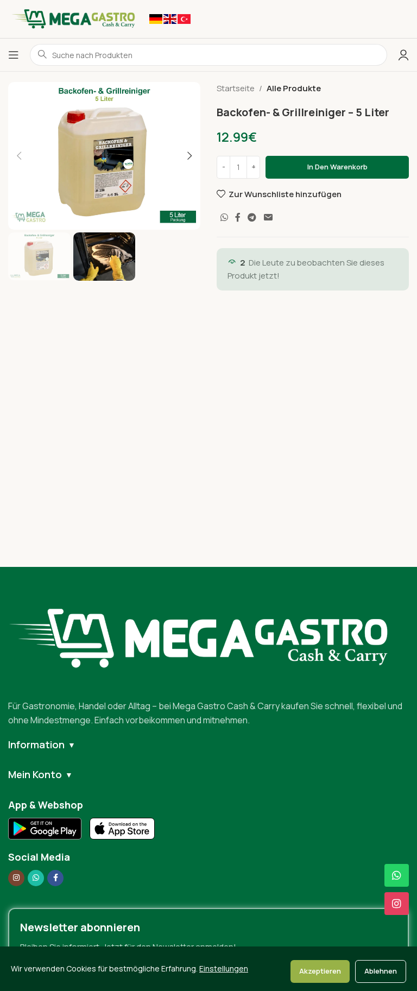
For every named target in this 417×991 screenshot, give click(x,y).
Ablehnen (380, 971)
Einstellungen (223, 968)
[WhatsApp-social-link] (224, 217)
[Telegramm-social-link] (252, 217)
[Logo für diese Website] (73, 18)
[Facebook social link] (237, 217)
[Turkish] (184, 18)
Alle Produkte (294, 88)
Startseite (236, 88)
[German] (155, 18)
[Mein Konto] (403, 55)
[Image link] (208, 637)
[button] (19, 156)
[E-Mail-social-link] (268, 217)
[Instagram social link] (16, 878)
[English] (169, 18)
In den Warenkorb (337, 167)
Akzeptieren (320, 971)
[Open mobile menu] (13, 55)
